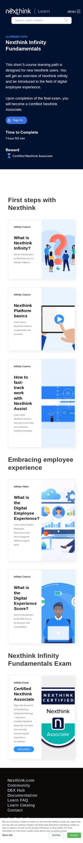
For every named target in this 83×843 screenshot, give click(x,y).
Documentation (22, 795)
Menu (72, 12)
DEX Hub (16, 790)
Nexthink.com (20, 780)
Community (18, 785)
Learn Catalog (21, 805)
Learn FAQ (17, 800)
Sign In (18, 120)
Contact (15, 810)
